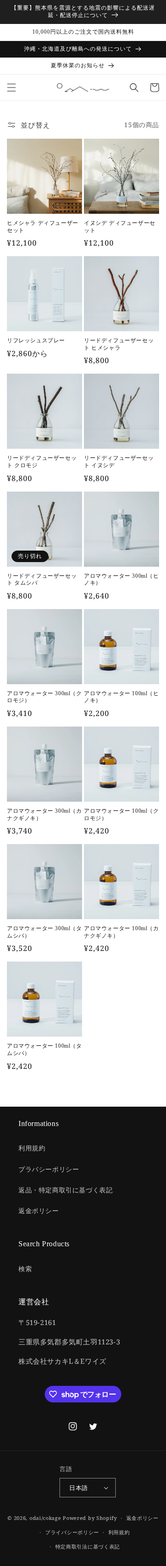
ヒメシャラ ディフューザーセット (42, 227)
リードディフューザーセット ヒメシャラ (119, 344)
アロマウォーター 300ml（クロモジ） (44, 697)
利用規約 (31, 1148)
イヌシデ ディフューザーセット (119, 227)
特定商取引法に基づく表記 (87, 1546)
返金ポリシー (38, 1210)
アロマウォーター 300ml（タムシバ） (44, 932)
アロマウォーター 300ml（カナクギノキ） (44, 814)
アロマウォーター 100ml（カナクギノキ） (121, 932)
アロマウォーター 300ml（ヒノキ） (121, 580)
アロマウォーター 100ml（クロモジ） (121, 814)
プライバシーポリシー (72, 1532)
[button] (11, 87)
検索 (25, 1268)
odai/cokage (45, 1517)
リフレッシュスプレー (36, 340)
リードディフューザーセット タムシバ (42, 580)
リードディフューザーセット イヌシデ (119, 462)
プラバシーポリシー (48, 1169)
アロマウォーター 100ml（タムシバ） (44, 1049)
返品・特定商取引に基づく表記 (65, 1189)
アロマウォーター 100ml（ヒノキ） (121, 697)
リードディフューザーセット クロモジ (42, 462)
